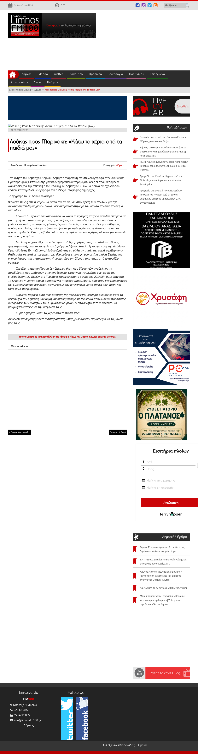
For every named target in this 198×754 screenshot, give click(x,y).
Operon (143, 745)
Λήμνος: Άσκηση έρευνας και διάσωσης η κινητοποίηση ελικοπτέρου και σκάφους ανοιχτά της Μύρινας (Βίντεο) (161, 575)
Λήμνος (26, 74)
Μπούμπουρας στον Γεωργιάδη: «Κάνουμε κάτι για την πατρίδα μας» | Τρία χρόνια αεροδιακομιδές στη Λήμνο (162, 600)
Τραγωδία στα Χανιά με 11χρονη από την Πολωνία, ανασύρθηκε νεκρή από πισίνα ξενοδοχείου (161, 180)
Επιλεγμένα (157, 74)
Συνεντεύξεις (19, 82)
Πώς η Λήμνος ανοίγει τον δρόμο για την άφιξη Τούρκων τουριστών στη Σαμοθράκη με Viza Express (164, 166)
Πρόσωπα (95, 74)
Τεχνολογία (115, 74)
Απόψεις (52, 82)
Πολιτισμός (136, 74)
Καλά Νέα (76, 74)
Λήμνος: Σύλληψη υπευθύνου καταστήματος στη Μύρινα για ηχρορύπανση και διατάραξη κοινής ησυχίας (163, 151)
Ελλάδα (43, 74)
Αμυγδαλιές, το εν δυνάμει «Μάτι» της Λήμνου (164, 588)
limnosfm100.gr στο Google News (57, 337)
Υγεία (37, 82)
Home (13, 74)
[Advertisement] (150, 40)
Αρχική (27, 90)
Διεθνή (58, 74)
